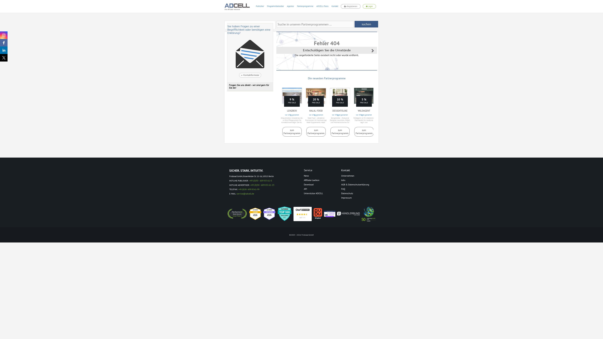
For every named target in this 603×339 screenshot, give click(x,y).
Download (309, 184)
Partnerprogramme (305, 6)
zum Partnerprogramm (291, 132)
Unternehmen (347, 175)
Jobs (343, 180)
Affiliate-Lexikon (311, 180)
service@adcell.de (245, 193)
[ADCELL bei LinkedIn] (4, 50)
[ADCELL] (302, 214)
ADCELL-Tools (322, 6)
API (305, 189)
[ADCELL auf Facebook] (4, 42)
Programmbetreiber (275, 6)
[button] (250, 75)
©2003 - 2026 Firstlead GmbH (301, 235)
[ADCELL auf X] (4, 58)
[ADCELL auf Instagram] (4, 35)
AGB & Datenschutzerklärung (355, 184)
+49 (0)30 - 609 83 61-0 (260, 180)
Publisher (260, 6)
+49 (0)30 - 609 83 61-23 (262, 185)
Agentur (290, 6)
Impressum (346, 197)
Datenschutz (347, 193)
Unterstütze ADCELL (313, 193)
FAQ (343, 189)
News (306, 175)
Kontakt (334, 6)
